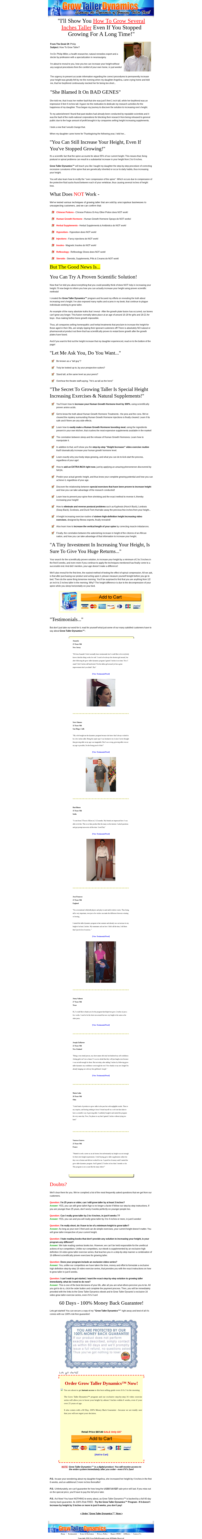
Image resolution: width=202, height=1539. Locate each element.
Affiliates (126, 1534)
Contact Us (137, 1534)
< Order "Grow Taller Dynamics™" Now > (101, 1513)
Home (63, 1534)
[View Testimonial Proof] (101, 674)
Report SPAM (116, 1534)
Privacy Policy (102, 1534)
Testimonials (72, 1534)
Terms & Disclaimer (87, 1534)
